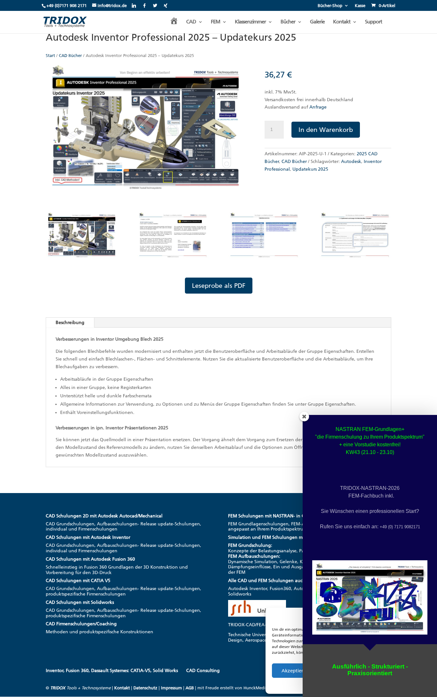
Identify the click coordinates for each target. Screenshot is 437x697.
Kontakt (341, 22)
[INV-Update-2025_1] (82, 259)
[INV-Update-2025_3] (264, 259)
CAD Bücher (70, 55)
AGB (190, 687)
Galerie (317, 22)
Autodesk (351, 161)
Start (50, 55)
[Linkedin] (134, 5)
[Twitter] (155, 5)
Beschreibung (70, 322)
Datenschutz (145, 687)
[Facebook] (144, 5)
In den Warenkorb (325, 130)
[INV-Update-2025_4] (355, 259)
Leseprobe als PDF (218, 285)
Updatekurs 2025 (310, 169)
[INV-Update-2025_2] (173, 259)
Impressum (171, 687)
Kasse (360, 6)
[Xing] (165, 5)
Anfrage (318, 107)
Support (373, 22)
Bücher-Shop (330, 6)
